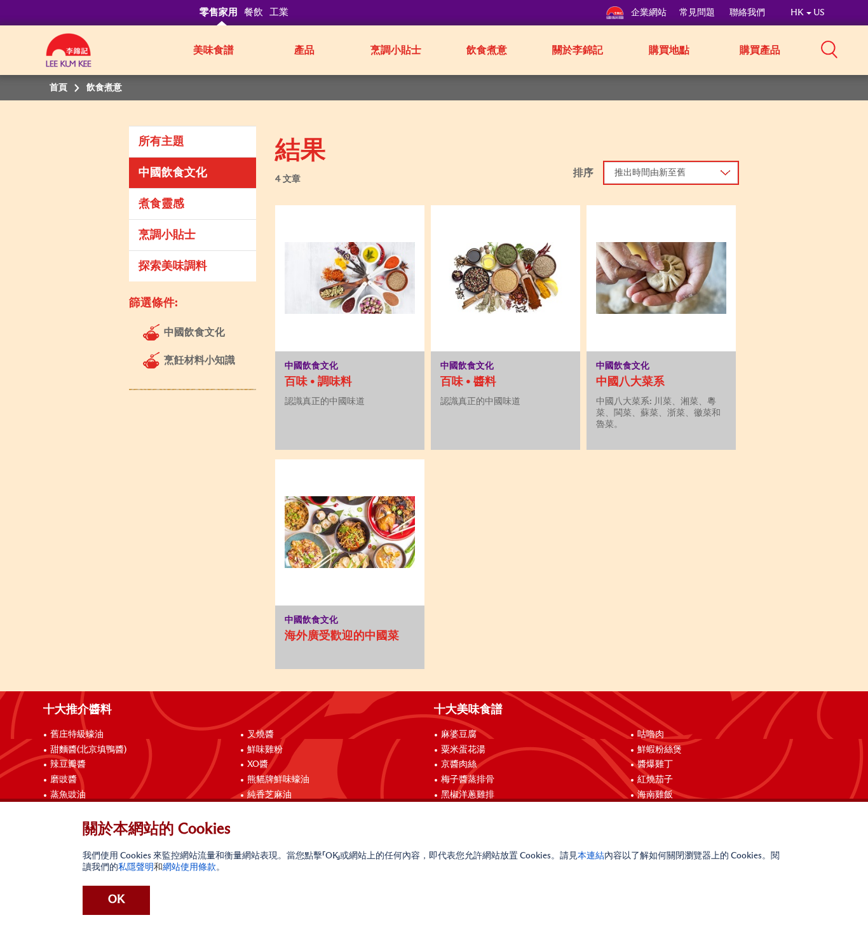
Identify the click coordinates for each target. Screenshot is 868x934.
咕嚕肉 (650, 734)
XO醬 (257, 764)
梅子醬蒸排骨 (467, 779)
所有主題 (161, 141)
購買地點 (669, 50)
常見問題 (698, 12)
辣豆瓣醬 (68, 764)
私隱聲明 (136, 867)
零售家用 (219, 12)
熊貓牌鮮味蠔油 (278, 779)
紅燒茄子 (655, 779)
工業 (278, 12)
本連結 (591, 855)
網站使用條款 (189, 867)
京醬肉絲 (459, 764)
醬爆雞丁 (655, 764)
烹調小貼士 (395, 50)
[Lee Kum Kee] (68, 57)
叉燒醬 (260, 734)
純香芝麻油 (269, 794)
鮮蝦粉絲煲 (659, 749)
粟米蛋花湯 (463, 749)
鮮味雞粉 (265, 749)
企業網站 (649, 12)
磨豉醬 (63, 779)
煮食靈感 (161, 204)
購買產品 (760, 50)
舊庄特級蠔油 (77, 734)
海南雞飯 (655, 794)
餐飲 (253, 12)
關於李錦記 (577, 50)
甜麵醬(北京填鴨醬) (88, 749)
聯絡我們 (747, 12)
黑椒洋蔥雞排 (467, 794)
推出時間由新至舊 (650, 172)
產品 (304, 50)
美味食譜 (213, 50)
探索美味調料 (173, 266)
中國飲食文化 (173, 173)
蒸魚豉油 (68, 794)
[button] (829, 49)
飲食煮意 (486, 50)
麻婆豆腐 (459, 734)
